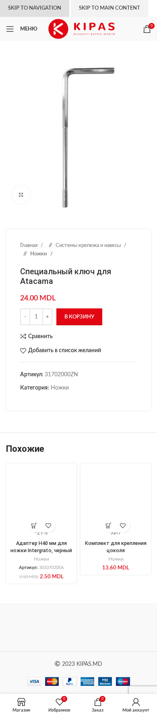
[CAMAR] (114, 627)
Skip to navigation (34, 8)
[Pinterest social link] (40, 400)
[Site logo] (81, 29)
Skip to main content (109, 8)
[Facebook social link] (24, 400)
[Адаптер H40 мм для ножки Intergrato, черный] (41, 498)
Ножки (39, 254)
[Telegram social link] (64, 400)
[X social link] (32, 400)
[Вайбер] (72, 400)
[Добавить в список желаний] (48, 525)
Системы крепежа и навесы (89, 245)
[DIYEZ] (42, 627)
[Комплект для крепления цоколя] (116, 498)
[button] (34, 525)
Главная (29, 245)
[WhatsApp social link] (56, 400)
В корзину (79, 317)
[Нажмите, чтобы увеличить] (21, 195)
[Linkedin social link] (48, 400)
